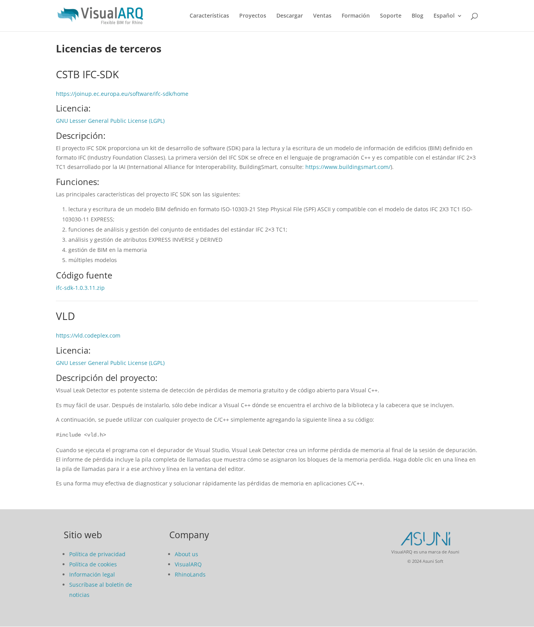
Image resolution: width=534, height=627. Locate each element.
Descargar (289, 16)
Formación (356, 16)
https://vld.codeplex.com (88, 335)
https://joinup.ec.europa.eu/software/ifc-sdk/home (122, 93)
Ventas (322, 16)
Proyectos (252, 16)
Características (209, 16)
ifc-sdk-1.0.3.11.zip (80, 287)
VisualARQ (188, 564)
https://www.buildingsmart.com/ (348, 167)
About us (186, 554)
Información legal (92, 574)
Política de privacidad (97, 554)
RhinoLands (190, 574)
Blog (417, 16)
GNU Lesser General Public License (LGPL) (110, 120)
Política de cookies (93, 564)
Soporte (390, 16)
